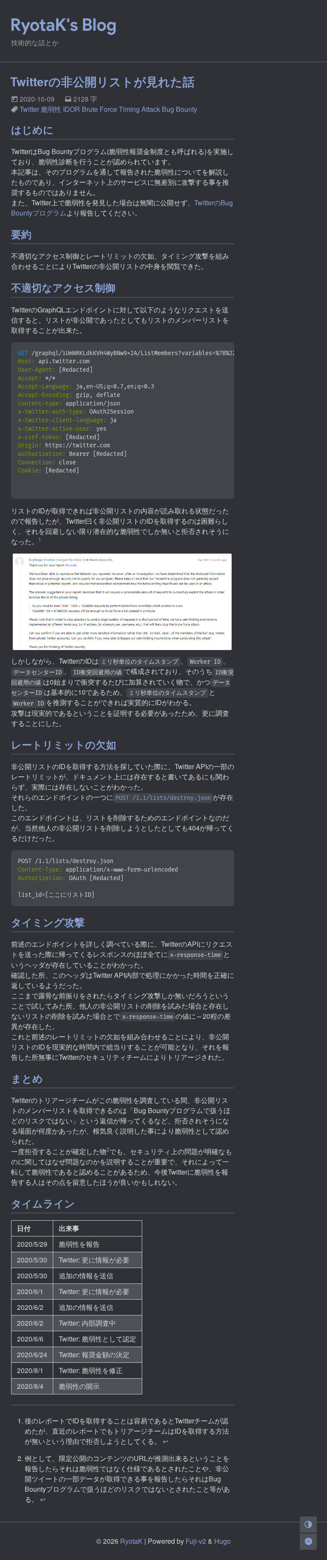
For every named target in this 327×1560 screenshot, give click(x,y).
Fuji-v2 (196, 1541)
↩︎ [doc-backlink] (165, 1441)
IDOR (71, 109)
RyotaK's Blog (63, 25)
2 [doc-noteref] (107, 1149)
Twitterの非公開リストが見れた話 (102, 81)
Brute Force (99, 109)
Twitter (29, 109)
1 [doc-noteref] (39, 539)
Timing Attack (139, 109)
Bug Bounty (179, 109)
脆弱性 (51, 109)
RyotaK (131, 1541)
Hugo (222, 1541)
